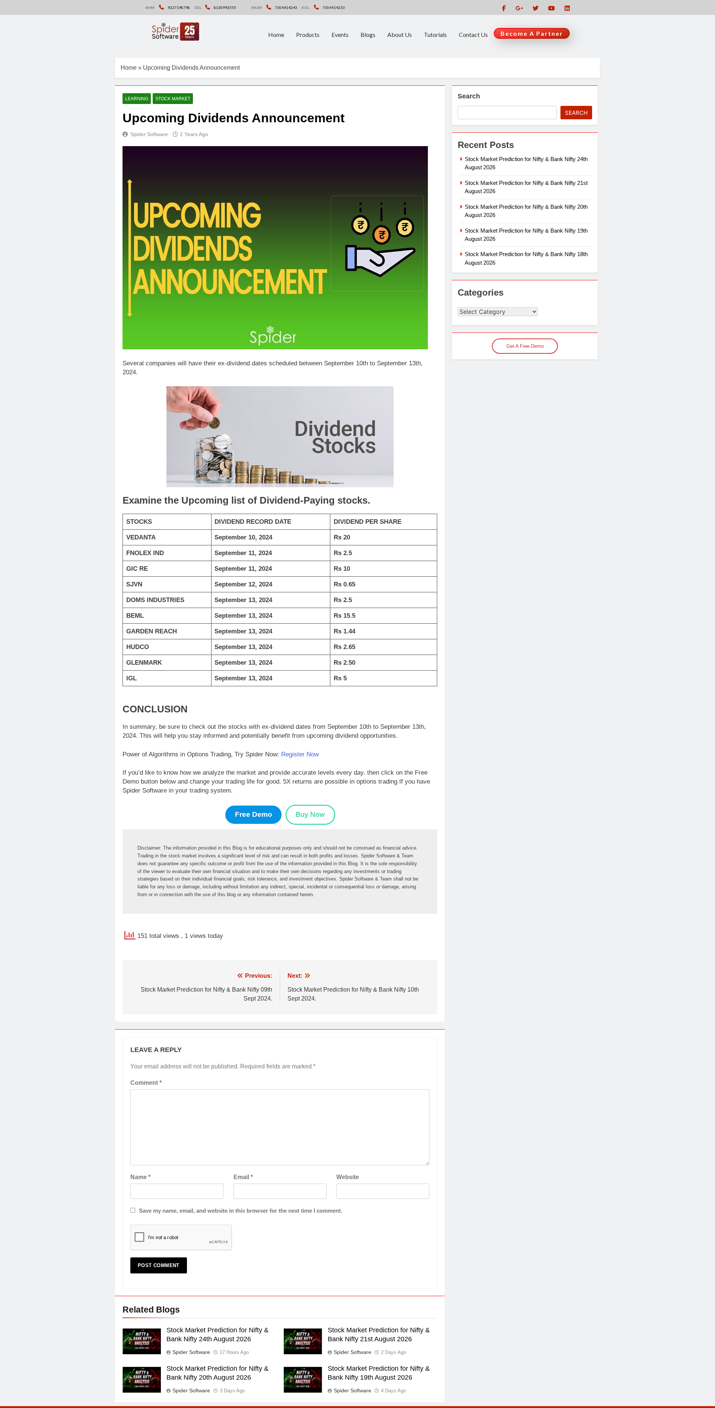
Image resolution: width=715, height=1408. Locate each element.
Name (140, 1177)
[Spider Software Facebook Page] (504, 8)
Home (276, 34)
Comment (146, 1083)
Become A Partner (531, 33)
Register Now (300, 754)
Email (243, 1177)
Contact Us (473, 34)
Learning (136, 98)
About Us (399, 34)
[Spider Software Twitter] (535, 8)
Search (469, 96)
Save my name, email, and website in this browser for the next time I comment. (240, 1210)
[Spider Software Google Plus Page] (519, 8)
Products (308, 34)
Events (340, 34)
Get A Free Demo (525, 346)
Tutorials (435, 34)
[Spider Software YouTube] (551, 8)
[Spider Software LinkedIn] (567, 8)
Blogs (367, 34)
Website (347, 1177)
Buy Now (310, 814)
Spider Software (149, 134)
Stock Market (172, 98)
